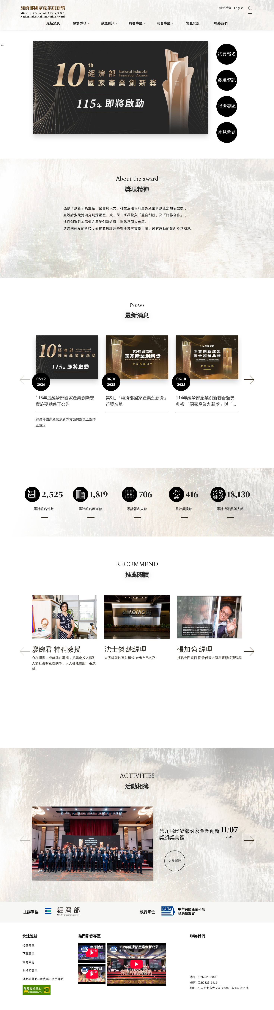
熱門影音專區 (89, 936)
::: (20, 3)
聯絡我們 (221, 23)
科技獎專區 (30, 970)
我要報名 (227, 54)
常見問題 (193, 23)
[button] (25, 379)
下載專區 (28, 953)
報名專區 (163, 23)
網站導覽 (225, 8)
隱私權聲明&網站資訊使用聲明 (43, 979)
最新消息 (53, 23)
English (238, 8)
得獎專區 (135, 23)
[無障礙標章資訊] (37, 994)
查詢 (250, 6)
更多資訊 (175, 860)
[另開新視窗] (62, 912)
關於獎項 (79, 23)
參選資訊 (107, 23)
